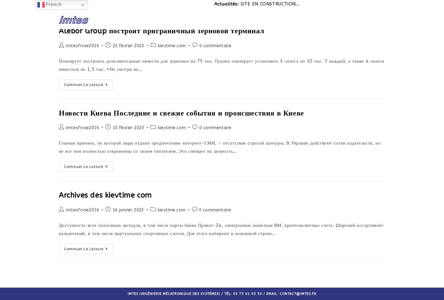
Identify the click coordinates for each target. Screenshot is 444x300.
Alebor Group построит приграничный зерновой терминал (161, 31)
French (53, 4)
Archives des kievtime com (105, 195)
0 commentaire (215, 45)
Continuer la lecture (83, 85)
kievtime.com (172, 45)
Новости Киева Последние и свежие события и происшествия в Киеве (181, 113)
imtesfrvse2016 (82, 45)
